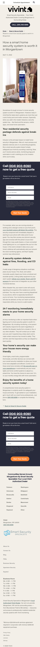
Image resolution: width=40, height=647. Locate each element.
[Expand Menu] (19, 13)
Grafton (9, 498)
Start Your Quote (20, 213)
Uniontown (10, 491)
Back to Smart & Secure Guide (15, 406)
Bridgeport (24, 491)
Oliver (22, 510)
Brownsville (10, 495)
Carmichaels (25, 498)
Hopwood (10, 510)
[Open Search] (34, 2)
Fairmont (9, 487)
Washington (24, 487)
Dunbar (9, 502)
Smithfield (24, 495)
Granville (23, 506)
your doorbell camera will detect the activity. (18, 230)
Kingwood (10, 506)
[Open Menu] (4, 2)
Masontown (24, 502)
